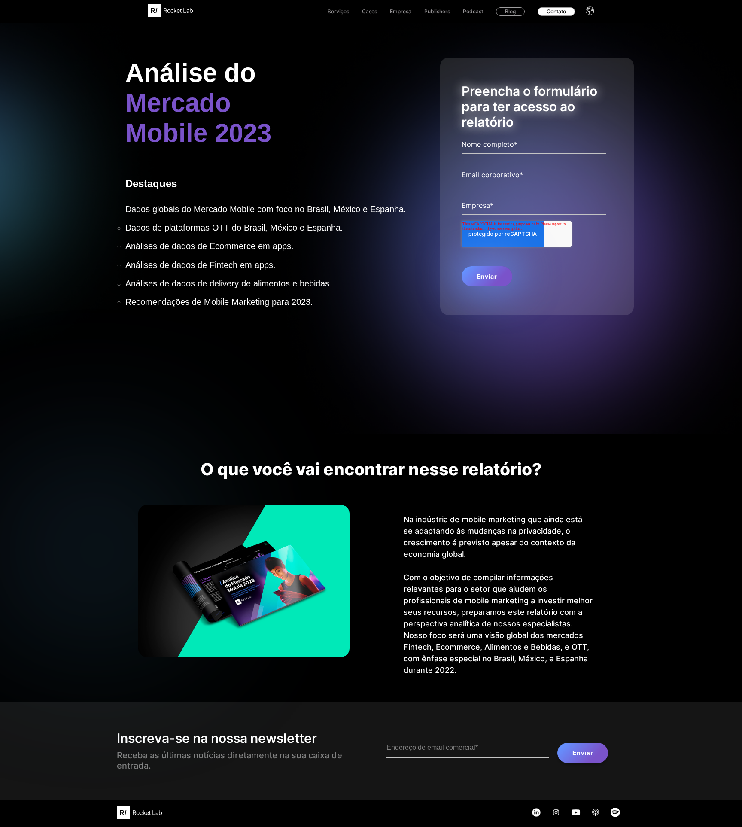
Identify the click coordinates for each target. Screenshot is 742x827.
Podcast (473, 11)
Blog (510, 11)
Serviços (338, 11)
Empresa (400, 11)
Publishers (437, 11)
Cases (369, 11)
